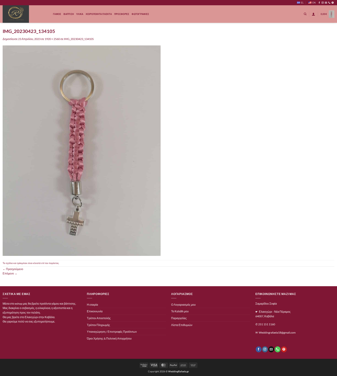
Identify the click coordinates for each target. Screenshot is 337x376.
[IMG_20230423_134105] (82, 150)
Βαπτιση (69, 14)
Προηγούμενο (13, 269)
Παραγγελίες (179, 318)
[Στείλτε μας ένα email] (326, 3)
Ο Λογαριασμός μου (183, 304)
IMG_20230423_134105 (79, 39)
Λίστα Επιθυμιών (181, 325)
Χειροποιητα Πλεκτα (99, 14)
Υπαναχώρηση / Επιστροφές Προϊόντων (112, 331)
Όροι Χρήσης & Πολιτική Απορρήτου (109, 338)
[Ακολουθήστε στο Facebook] (319, 3)
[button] (313, 14)
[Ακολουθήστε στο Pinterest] (333, 3)
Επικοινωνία (95, 311)
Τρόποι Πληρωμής (98, 325)
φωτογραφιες (140, 14)
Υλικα (79, 14)
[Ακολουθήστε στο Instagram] (323, 3)
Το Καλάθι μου (180, 311)
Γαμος (57, 14)
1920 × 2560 (52, 39)
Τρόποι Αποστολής (99, 318)
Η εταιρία (92, 304)
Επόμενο (10, 273)
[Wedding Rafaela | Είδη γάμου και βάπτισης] (25, 14)
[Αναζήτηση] (305, 14)
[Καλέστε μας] (329, 3)
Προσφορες (121, 14)
